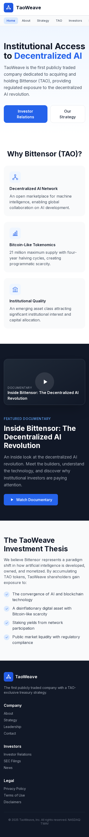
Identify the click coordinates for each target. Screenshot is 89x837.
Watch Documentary (34, 499)
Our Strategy (68, 114)
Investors (75, 20)
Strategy (43, 20)
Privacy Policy (15, 789)
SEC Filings (12, 761)
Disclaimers (12, 802)
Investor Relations (25, 114)
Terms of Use (14, 795)
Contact (10, 733)
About (26, 20)
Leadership (12, 727)
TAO (59, 20)
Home (11, 20)
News (8, 768)
